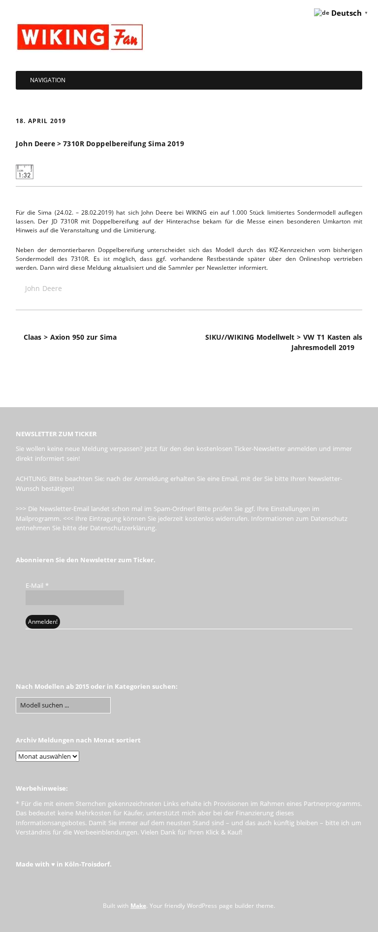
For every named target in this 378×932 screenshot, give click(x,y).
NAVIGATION (47, 80)
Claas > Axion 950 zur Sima (70, 337)
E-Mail (37, 585)
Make (138, 905)
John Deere (43, 288)
